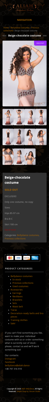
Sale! (13, 323)
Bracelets (17, 299)
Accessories (16, 289)
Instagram (10, 358)
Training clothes (19, 320)
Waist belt (17, 306)
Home (6, 27)
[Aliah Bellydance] (25, 11)
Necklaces (17, 296)
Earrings (16, 293)
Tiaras (14, 310)
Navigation (24, 20)
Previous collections (15, 238)
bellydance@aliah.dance (17, 365)
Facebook (10, 362)
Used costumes (20, 286)
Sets (14, 303)
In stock (16, 279)
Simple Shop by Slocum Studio (28, 391)
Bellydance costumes (20, 27)
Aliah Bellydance (27, 389)
